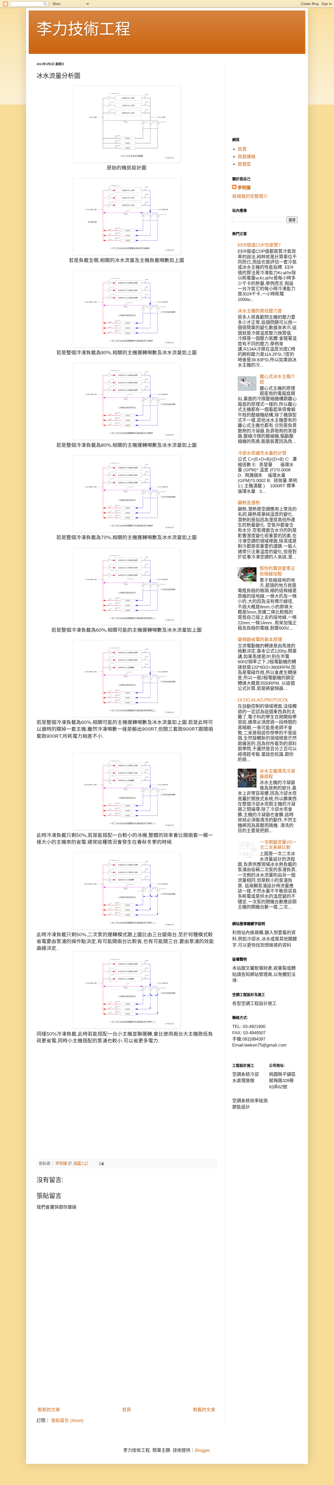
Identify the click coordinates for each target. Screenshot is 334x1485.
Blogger (202, 1450)
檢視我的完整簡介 (250, 196)
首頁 (126, 1409)
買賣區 (244, 164)
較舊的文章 (204, 1409)
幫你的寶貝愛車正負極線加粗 (277, 571)
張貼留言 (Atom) (67, 1420)
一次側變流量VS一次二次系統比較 (278, 845)
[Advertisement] (126, 1365)
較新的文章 (49, 1409)
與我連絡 (246, 156)
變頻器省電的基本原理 (260, 639)
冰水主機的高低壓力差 (260, 311)
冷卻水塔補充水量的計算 (262, 453)
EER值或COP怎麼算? (259, 245)
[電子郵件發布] (101, 1163)
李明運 (244, 187)
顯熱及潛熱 (249, 502)
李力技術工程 (83, 29)
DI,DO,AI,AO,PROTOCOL (263, 700)
